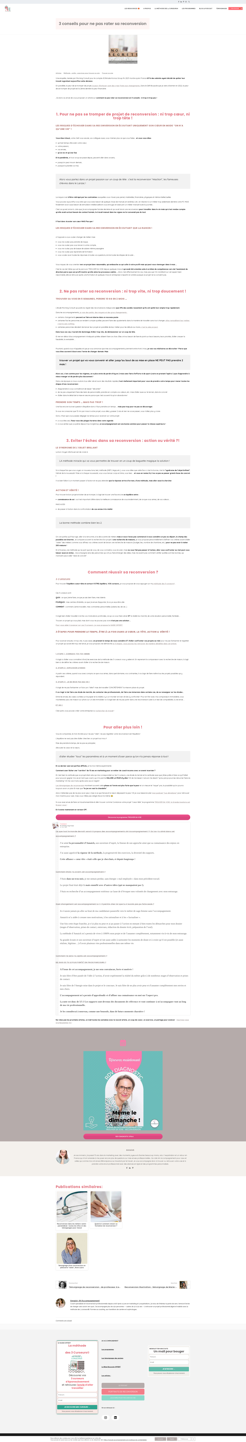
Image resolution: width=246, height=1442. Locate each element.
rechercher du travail (104, 711)
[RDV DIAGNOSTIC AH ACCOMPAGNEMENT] (122, 1090)
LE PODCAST (123, 1385)
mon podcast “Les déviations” (164, 793)
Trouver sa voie (107, 73)
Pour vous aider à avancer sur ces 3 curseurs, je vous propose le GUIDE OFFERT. (89, 625)
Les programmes (108, 1349)
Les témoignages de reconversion (70, 785)
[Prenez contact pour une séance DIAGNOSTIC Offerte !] (123, 1043)
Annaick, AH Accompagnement (85, 1301)
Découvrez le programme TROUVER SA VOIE (124, 817)
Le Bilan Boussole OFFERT (111, 1367)
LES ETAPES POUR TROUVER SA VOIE (123, 1398)
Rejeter (172, 1439)
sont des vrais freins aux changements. (116, 86)
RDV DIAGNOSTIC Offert (124, 1136)
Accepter (160, 1439)
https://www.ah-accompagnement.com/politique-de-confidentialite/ (125, 1440)
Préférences (184, 1439)
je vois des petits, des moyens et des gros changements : (103, 312)
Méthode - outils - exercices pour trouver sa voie (82, 73)
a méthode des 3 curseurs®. (163, 584)
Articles (58, 73)
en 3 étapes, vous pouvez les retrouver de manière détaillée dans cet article (145, 644)
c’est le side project (149, 327)
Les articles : (106, 1375)
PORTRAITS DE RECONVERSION (123, 1392)
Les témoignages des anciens (112, 1358)
